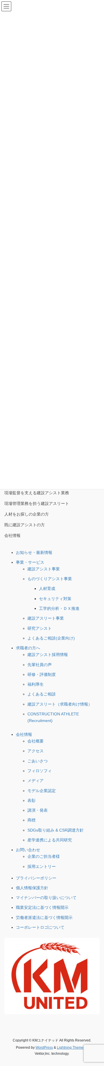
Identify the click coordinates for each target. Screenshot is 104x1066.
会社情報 (12, 535)
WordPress (44, 1048)
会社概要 (35, 741)
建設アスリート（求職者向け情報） (59, 704)
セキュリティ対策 (55, 598)
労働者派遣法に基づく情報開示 (44, 917)
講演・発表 (37, 810)
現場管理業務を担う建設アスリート (36, 503)
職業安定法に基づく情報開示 (42, 907)
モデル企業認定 (41, 790)
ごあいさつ (37, 761)
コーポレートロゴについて (40, 927)
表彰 (31, 800)
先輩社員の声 (39, 664)
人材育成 (47, 588)
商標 (31, 820)
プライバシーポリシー (36, 878)
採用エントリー (41, 866)
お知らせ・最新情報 (34, 552)
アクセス (35, 751)
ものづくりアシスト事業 (49, 578)
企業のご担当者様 (43, 856)
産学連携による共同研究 (49, 840)
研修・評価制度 (41, 674)
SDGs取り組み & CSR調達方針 (55, 830)
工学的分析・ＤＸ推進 (59, 608)
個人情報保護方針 (32, 887)
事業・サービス (30, 562)
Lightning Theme (70, 1048)
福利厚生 (35, 684)
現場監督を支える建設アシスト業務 (36, 492)
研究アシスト (39, 628)
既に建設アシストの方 (24, 524)
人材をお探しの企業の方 (26, 514)
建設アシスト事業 (43, 569)
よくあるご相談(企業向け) (51, 638)
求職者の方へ (28, 648)
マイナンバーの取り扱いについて (46, 897)
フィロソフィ (39, 770)
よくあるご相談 (41, 694)
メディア (35, 780)
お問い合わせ (28, 849)
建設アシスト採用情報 (47, 654)
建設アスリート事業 (45, 618)
